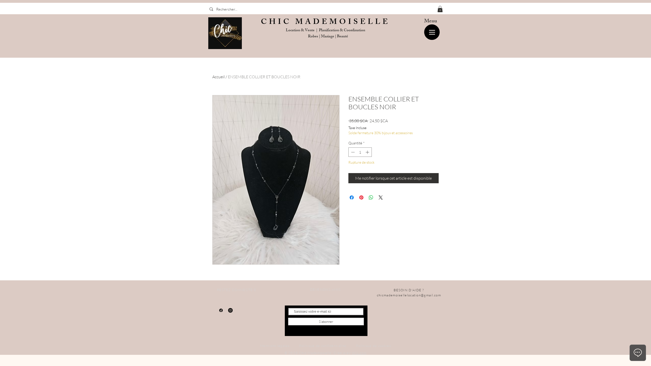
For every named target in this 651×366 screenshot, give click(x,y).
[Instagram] (230, 310)
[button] (440, 9)
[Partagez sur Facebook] (352, 197)
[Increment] (368, 152)
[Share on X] (381, 197)
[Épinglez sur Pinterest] (361, 197)
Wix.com (359, 353)
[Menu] (432, 32)
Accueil (218, 76)
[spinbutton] (360, 152)
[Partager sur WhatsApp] (371, 197)
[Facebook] (221, 310)
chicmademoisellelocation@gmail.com (409, 295)
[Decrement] (352, 152)
